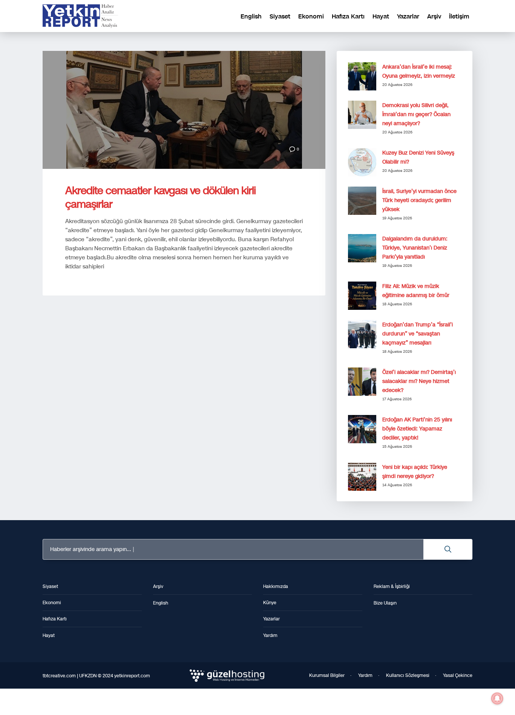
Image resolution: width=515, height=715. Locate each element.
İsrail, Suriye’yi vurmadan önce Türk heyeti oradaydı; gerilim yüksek (419, 200)
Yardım (365, 675)
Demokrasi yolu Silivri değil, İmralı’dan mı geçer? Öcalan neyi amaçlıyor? (416, 114)
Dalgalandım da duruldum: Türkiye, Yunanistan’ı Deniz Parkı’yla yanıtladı (415, 247)
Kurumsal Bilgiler (327, 675)
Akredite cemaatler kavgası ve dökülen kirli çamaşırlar (160, 197)
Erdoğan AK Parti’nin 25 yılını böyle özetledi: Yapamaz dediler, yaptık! (417, 428)
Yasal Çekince (457, 675)
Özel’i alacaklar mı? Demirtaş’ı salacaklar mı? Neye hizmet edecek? (419, 381)
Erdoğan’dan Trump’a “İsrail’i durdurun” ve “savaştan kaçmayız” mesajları (417, 333)
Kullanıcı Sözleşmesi (407, 675)
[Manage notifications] (497, 698)
